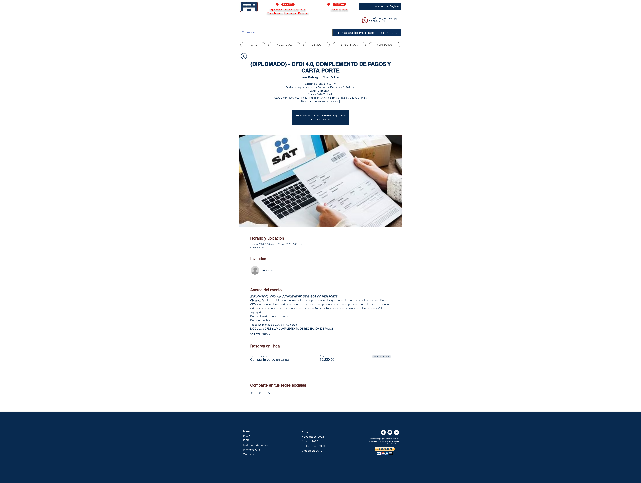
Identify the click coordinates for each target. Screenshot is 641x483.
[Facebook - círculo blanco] (383, 432)
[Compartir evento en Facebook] (251, 393)
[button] (284, 44)
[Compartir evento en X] (260, 393)
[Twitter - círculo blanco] (396, 432)
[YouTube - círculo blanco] (389, 432)
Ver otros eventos (320, 119)
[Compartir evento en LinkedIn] (268, 393)
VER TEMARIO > (260, 334)
